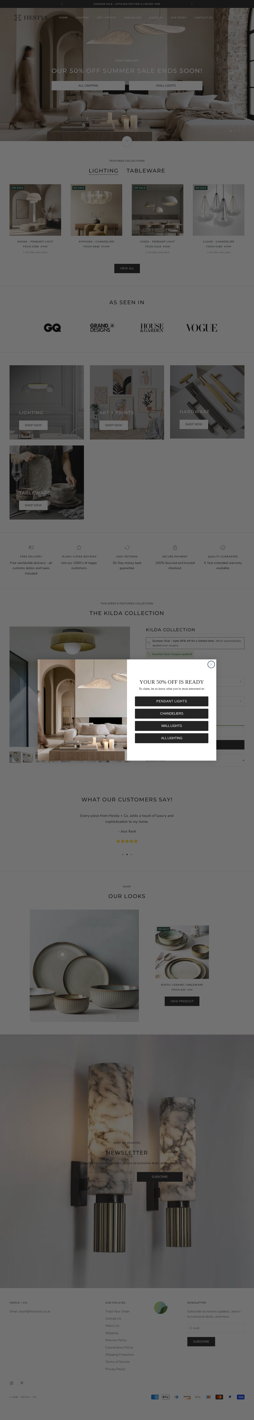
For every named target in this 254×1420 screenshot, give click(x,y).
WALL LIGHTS (171, 726)
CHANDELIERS (171, 713)
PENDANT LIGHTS (171, 701)
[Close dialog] (211, 664)
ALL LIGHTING (171, 738)
